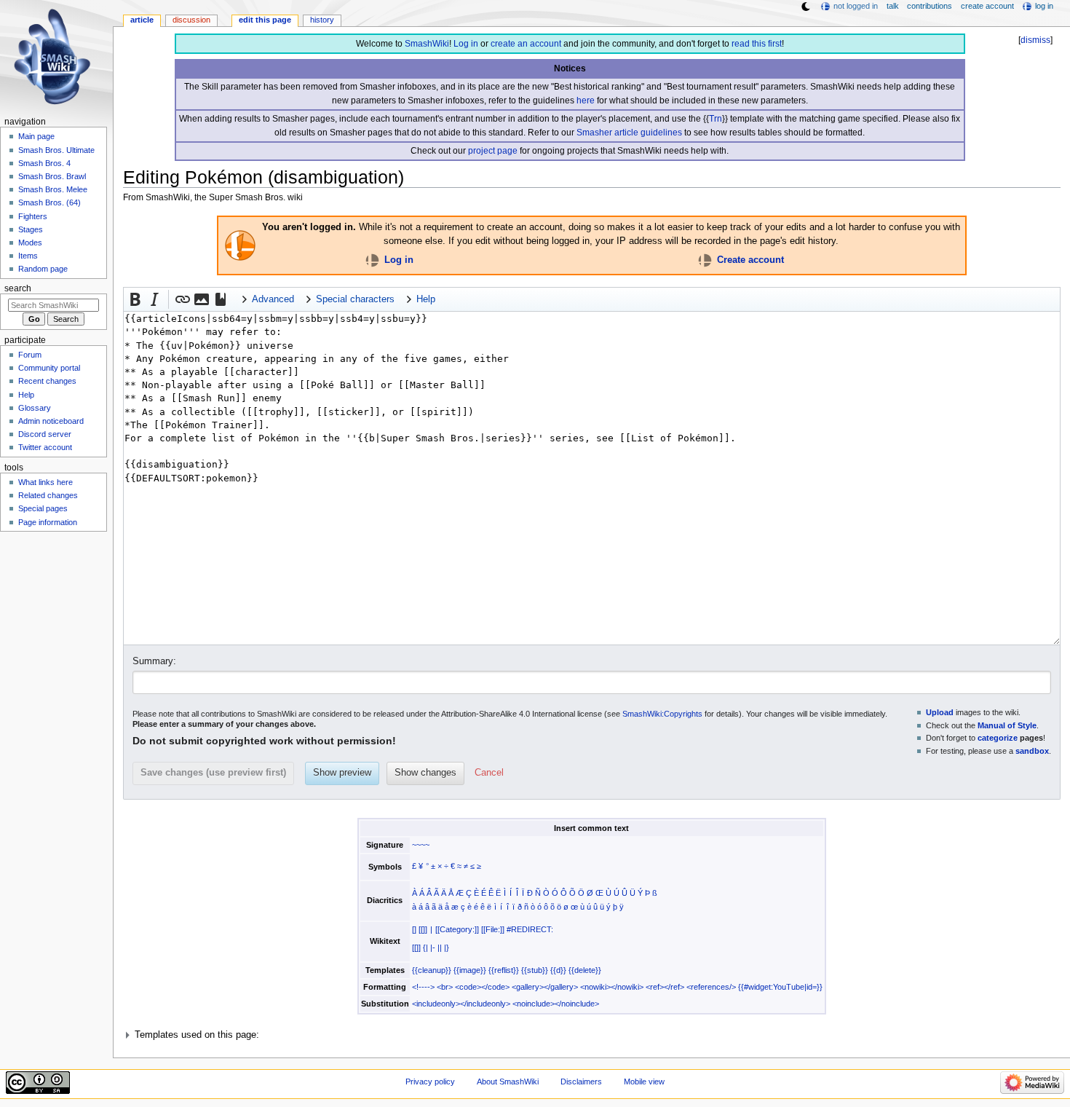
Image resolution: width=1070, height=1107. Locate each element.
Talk (893, 5)
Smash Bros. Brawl (52, 176)
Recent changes (47, 381)
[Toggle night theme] (805, 6)
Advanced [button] (273, 299)
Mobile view (644, 1081)
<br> (445, 986)
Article (142, 19)
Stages (30, 229)
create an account (526, 44)
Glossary (34, 407)
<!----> (423, 986)
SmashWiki (427, 44)
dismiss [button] (1035, 40)
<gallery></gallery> (545, 986)
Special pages (43, 508)
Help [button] (425, 299)
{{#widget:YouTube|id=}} (780, 986)
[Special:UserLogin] (372, 260)
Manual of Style (1007, 725)
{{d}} (558, 970)
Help (26, 394)
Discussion (191, 19)
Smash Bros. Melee (52, 189)
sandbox (1032, 750)
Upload (940, 712)
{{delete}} (584, 970)
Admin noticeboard (51, 421)
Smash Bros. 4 (44, 163)
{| (425, 947)
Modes (30, 242)
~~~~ (420, 844)
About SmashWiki (508, 1081)
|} (446, 947)
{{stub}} (534, 970)
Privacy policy (430, 1081)
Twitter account (45, 447)
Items (28, 255)
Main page (36, 136)
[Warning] (240, 245)
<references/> (711, 986)
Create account (750, 260)
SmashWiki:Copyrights (662, 713)
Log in (465, 44)
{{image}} (469, 970)
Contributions (929, 5)
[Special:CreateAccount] (705, 260)
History (322, 19)
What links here (45, 482)
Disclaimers (581, 1081)
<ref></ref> (665, 986)
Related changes (48, 495)
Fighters (32, 216)
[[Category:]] (457, 929)
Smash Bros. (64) (49, 202)
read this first (757, 44)
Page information (47, 522)
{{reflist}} (503, 970)
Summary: (154, 661)
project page (493, 151)
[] (414, 929)
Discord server (44, 434)
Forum (29, 354)
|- (432, 947)
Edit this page (265, 19)
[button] (135, 299)
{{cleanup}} (431, 970)
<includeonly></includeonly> (461, 1003)
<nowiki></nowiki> (611, 986)
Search (17, 288)
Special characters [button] (355, 299)
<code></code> (482, 986)
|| (439, 947)
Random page (43, 268)
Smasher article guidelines (629, 132)
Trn (715, 119)
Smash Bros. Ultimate (56, 150)
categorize (998, 737)
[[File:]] (492, 929)
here (585, 100)
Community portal (49, 367)
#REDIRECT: (530, 929)
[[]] (423, 929)
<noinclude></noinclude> (555, 1003)
